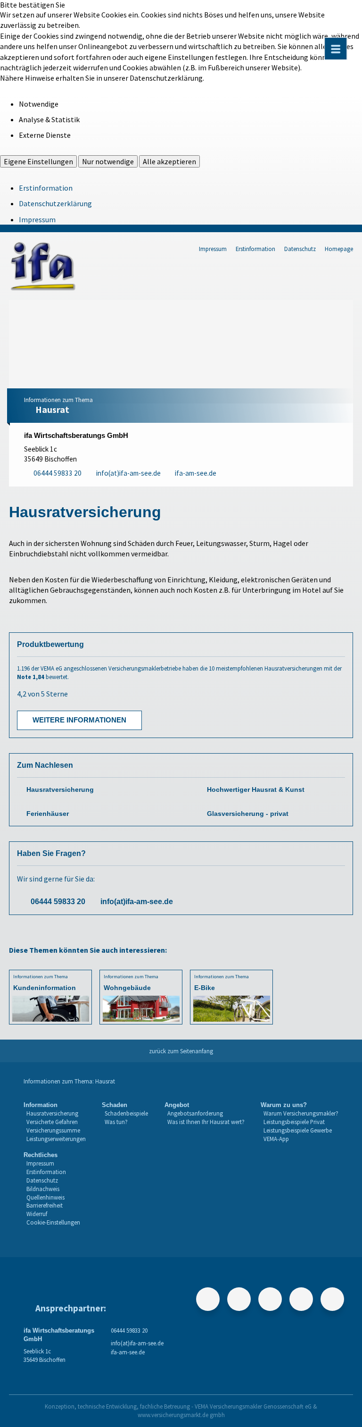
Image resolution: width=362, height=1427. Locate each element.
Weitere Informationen (79, 720)
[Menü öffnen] (335, 48)
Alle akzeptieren (169, 161)
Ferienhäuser (47, 813)
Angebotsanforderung (195, 1113)
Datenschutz (300, 248)
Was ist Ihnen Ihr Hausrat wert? (206, 1121)
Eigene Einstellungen (38, 161)
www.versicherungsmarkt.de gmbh (181, 1415)
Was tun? (116, 1121)
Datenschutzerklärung (55, 203)
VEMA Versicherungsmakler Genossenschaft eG (253, 1406)
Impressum (37, 219)
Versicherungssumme (53, 1130)
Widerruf (36, 1213)
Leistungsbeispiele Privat (294, 1121)
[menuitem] (55, 1122)
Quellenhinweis (45, 1197)
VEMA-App (276, 1138)
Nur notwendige (108, 161)
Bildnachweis (42, 1188)
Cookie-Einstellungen (53, 1222)
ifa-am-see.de (128, 1352)
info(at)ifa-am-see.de (136, 902)
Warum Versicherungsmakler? (300, 1113)
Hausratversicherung (60, 789)
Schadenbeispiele (126, 1113)
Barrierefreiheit (44, 1205)
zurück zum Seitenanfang (181, 1051)
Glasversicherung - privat (247, 813)
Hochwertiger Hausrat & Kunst (255, 789)
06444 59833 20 (58, 902)
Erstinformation (46, 188)
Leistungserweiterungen (56, 1138)
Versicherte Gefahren (52, 1121)
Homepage (339, 248)
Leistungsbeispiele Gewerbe (297, 1130)
